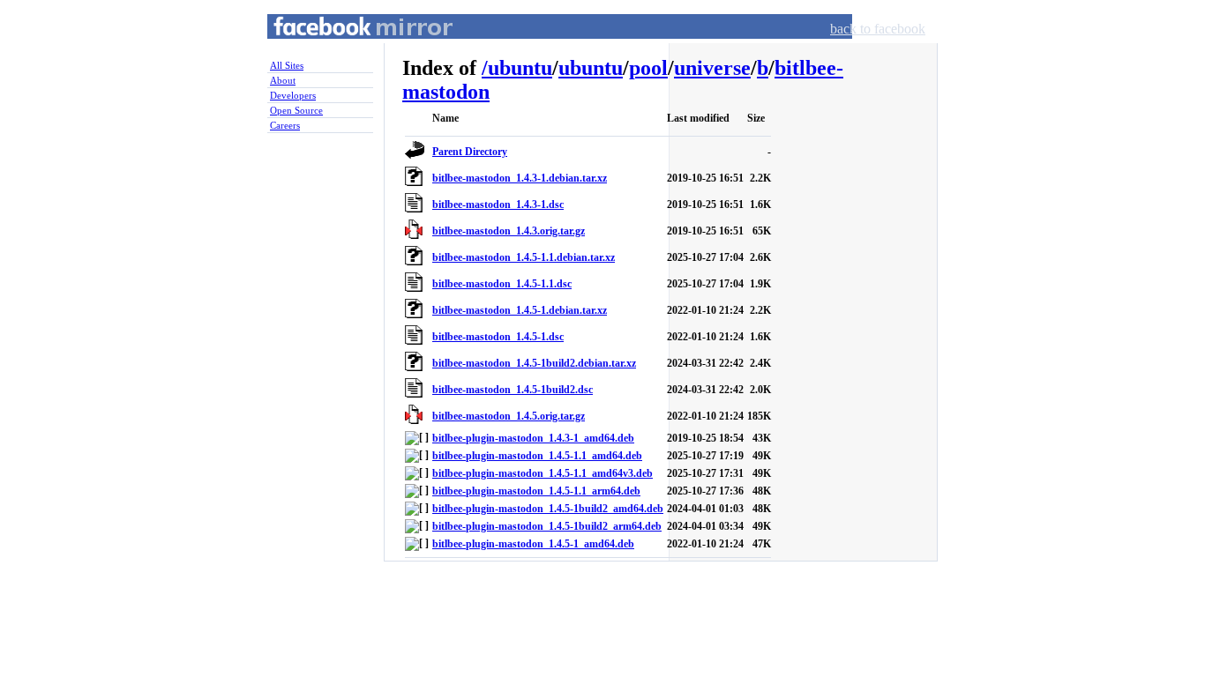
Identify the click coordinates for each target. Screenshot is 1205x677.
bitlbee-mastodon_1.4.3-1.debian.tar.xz (519, 178)
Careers (285, 125)
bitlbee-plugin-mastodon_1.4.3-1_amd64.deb (533, 438)
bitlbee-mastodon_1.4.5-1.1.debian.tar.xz (523, 257)
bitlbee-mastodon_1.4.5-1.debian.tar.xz (519, 310)
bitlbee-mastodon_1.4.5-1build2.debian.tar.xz (534, 363)
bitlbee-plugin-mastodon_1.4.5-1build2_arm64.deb (547, 526)
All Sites (286, 65)
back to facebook (877, 28)
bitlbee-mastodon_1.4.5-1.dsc (498, 337)
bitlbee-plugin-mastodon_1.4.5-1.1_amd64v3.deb (542, 473)
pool (648, 67)
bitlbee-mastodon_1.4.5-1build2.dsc (512, 389)
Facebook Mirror (346, 47)
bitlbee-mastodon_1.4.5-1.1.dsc (502, 284)
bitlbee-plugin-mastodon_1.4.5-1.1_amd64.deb (537, 456)
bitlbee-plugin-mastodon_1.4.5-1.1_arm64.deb (536, 491)
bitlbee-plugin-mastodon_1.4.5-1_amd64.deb (533, 544)
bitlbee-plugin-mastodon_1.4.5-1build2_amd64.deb (547, 508)
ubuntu (520, 67)
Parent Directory (469, 151)
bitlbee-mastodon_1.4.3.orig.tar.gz (508, 231)
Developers (293, 95)
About (283, 80)
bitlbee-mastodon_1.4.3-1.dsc (498, 204)
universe (712, 67)
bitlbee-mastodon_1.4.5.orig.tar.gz (508, 416)
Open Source (296, 110)
